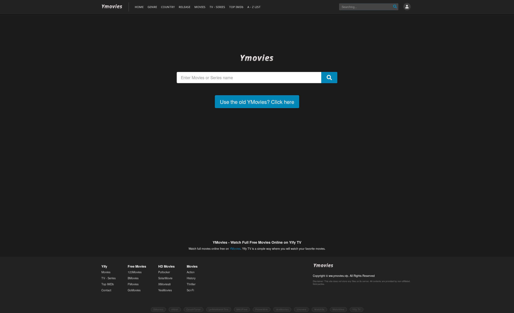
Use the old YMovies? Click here (257, 101)
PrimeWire (261, 309)
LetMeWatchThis (218, 309)
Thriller (191, 284)
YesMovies (165, 290)
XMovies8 (164, 284)
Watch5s (319, 309)
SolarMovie (165, 278)
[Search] (395, 6)
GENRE (152, 7)
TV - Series (108, 278)
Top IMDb (107, 284)
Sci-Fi (190, 290)
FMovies (133, 284)
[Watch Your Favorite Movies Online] (257, 57)
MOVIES (199, 7)
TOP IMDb (236, 7)
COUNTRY (168, 7)
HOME (139, 7)
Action (191, 272)
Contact (106, 290)
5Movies (158, 309)
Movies (105, 272)
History (191, 278)
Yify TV (356, 309)
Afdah (174, 309)
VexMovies (282, 309)
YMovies (112, 6)
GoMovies (134, 290)
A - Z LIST (254, 7)
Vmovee (301, 309)
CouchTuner (193, 309)
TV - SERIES (217, 7)
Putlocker (164, 272)
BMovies (133, 278)
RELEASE (184, 7)
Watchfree (338, 309)
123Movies (135, 272)
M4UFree (242, 309)
